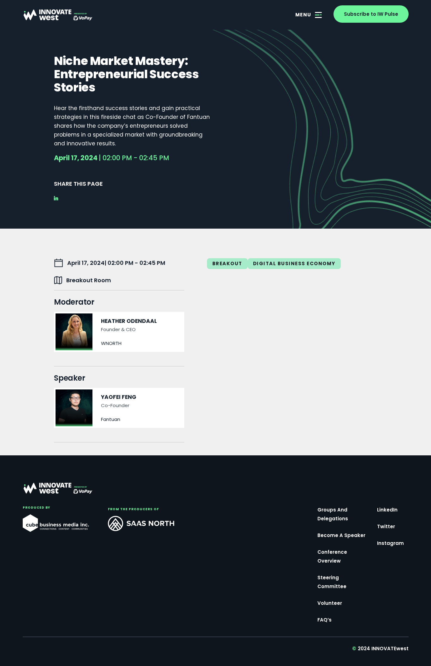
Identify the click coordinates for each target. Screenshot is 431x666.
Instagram (390, 543)
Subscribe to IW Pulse (371, 14)
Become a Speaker (341, 535)
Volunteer (329, 603)
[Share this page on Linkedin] (58, 198)
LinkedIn (387, 509)
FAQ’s (324, 619)
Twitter (386, 526)
